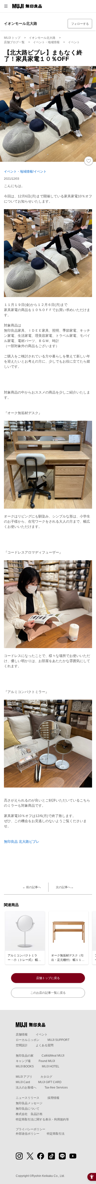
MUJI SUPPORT (58, 1040)
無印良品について (27, 1108)
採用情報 (53, 1098)
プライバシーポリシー (30, 1129)
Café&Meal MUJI (53, 1055)
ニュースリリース (27, 1098)
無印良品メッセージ (29, 1103)
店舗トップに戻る (48, 978)
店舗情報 (22, 1034)
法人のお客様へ (26, 1087)
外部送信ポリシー (27, 1133)
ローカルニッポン (27, 1040)
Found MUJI (47, 1061)
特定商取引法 (55, 1133)
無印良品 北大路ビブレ (21, 842)
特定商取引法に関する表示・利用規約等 (42, 1119)
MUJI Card (23, 1082)
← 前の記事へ (31, 887)
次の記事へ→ (65, 887)
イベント (42, 1034)
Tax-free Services (56, 1087)
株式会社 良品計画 (29, 1114)
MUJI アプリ (24, 1076)
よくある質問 (44, 1045)
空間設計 (22, 1045)
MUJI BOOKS (25, 1066)
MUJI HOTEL (50, 1066)
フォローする (80, 24)
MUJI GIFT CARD (50, 1082)
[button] (6, 6)
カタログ (46, 1076)
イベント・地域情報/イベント (25, 171)
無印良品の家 (24, 1055)
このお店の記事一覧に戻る (48, 992)
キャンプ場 (23, 1061)
